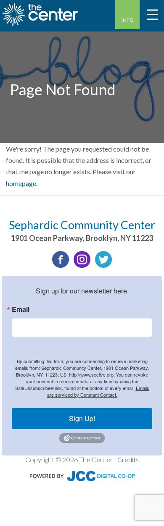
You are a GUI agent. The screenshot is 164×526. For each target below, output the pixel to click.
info (128, 20)
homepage (21, 183)
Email (20, 309)
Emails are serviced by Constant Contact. (98, 391)
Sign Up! (82, 418)
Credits (128, 459)
